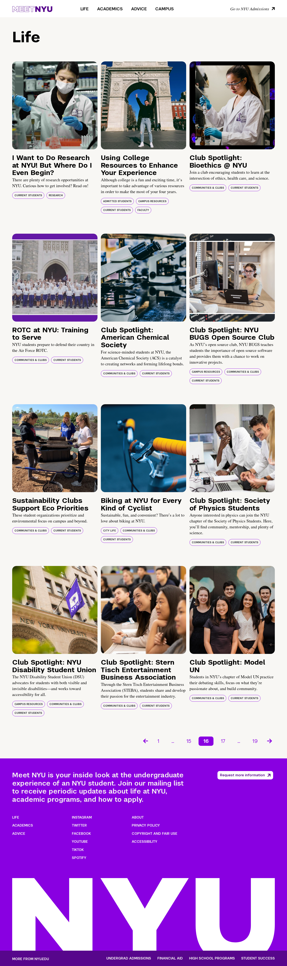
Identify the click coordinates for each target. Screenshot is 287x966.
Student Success (258, 958)
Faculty (143, 210)
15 (188, 741)
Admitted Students (117, 201)
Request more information (242, 775)
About (138, 817)
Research (56, 195)
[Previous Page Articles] (145, 741)
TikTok (78, 850)
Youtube (80, 841)
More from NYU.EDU (30, 959)
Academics (110, 8)
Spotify (79, 858)
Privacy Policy (146, 825)
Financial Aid (170, 958)
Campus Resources (152, 201)
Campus (164, 8)
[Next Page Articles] (270, 741)
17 (223, 741)
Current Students (28, 195)
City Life (109, 530)
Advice (139, 8)
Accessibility (144, 841)
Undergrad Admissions (128, 958)
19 (255, 741)
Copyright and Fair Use (154, 833)
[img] (54, 105)
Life (84, 8)
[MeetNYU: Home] (32, 8)
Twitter (79, 825)
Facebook (81, 833)
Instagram (82, 817)
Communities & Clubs (208, 187)
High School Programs (212, 958)
